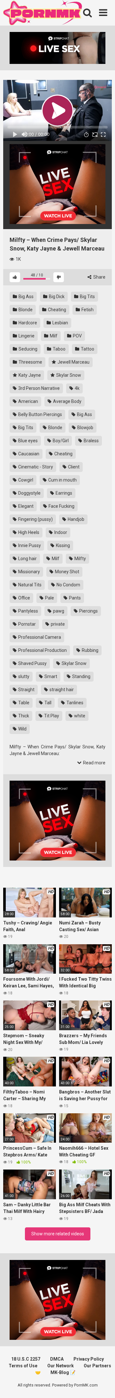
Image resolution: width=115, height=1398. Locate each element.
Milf (53, 335)
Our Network (60, 1365)
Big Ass (26, 296)
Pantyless (27, 611)
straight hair (61, 689)
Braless (91, 440)
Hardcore (27, 322)
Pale (49, 597)
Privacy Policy (88, 1359)
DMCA (57, 1359)
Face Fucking (61, 506)
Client (73, 466)
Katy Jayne (29, 375)
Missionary (28, 571)
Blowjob (84, 427)
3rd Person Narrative (38, 388)
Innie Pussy (29, 545)
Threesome (30, 362)
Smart (50, 676)
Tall (47, 702)
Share (98, 277)
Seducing (27, 348)
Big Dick (56, 296)
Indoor (60, 532)
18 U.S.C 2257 (25, 1359)
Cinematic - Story (35, 466)
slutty (23, 676)
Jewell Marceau (73, 362)
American (27, 401)
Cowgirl (25, 480)
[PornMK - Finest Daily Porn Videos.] (43, 13)
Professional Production (42, 650)
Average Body (66, 401)
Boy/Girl (60, 440)
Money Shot (66, 571)
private (57, 624)
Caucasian (28, 453)
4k (77, 388)
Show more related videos (57, 1233)
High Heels (28, 532)
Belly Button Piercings (39, 414)
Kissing (62, 545)
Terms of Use (23, 1365)
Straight (25, 689)
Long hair (27, 558)
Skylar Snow (68, 375)
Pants (74, 597)
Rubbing (89, 650)
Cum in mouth (62, 480)
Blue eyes (27, 440)
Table (23, 702)
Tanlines (74, 702)
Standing (80, 676)
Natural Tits (29, 584)
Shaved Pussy (32, 663)
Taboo (58, 348)
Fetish (87, 309)
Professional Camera (39, 637)
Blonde (25, 309)
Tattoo (87, 348)
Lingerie (26, 335)
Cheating (56, 309)
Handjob (75, 519)
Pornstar (26, 624)
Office (23, 597)
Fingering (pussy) (35, 519)
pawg (58, 611)
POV (77, 335)
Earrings (63, 493)
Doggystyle (29, 493)
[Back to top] (103, 1385)
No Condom (68, 584)
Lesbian (59, 322)
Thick (23, 715)
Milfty (79, 558)
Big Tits (87, 296)
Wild (22, 728)
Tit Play (51, 715)
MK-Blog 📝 (62, 1372)
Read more (93, 762)
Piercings (88, 611)
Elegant (25, 506)
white (79, 715)
